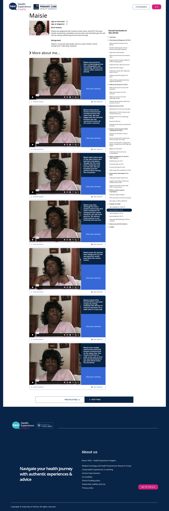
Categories (141, 7)
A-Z (156, 7)
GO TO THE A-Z (148, 487)
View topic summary (93, 89)
